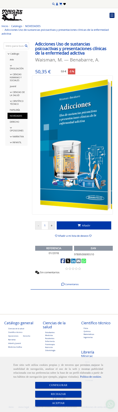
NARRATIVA (18, 136)
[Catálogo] (9, 53)
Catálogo (14, 53)
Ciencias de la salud (16, 328)
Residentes (49, 338)
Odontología (50, 350)
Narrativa (12, 339)
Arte (12, 59)
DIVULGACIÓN (17, 68)
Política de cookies (90, 376)
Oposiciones (13, 336)
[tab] (70, 284)
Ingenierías (88, 337)
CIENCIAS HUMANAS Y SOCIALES (16, 77)
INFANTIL (17, 142)
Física (86, 328)
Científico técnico (15, 332)
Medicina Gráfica (15, 347)
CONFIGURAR (58, 385)
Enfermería (50, 341)
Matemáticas (89, 334)
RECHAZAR (58, 394)
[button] (57, 4)
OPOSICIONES (17, 130)
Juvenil (13, 86)
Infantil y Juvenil (14, 343)
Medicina (49, 335)
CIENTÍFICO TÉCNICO (17, 102)
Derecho (26, 336)
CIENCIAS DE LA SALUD (17, 93)
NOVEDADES (16, 115)
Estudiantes (50, 332)
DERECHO (14, 121)
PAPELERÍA (15, 109)
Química (87, 331)
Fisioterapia (50, 344)
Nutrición (49, 347)
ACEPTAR (58, 403)
